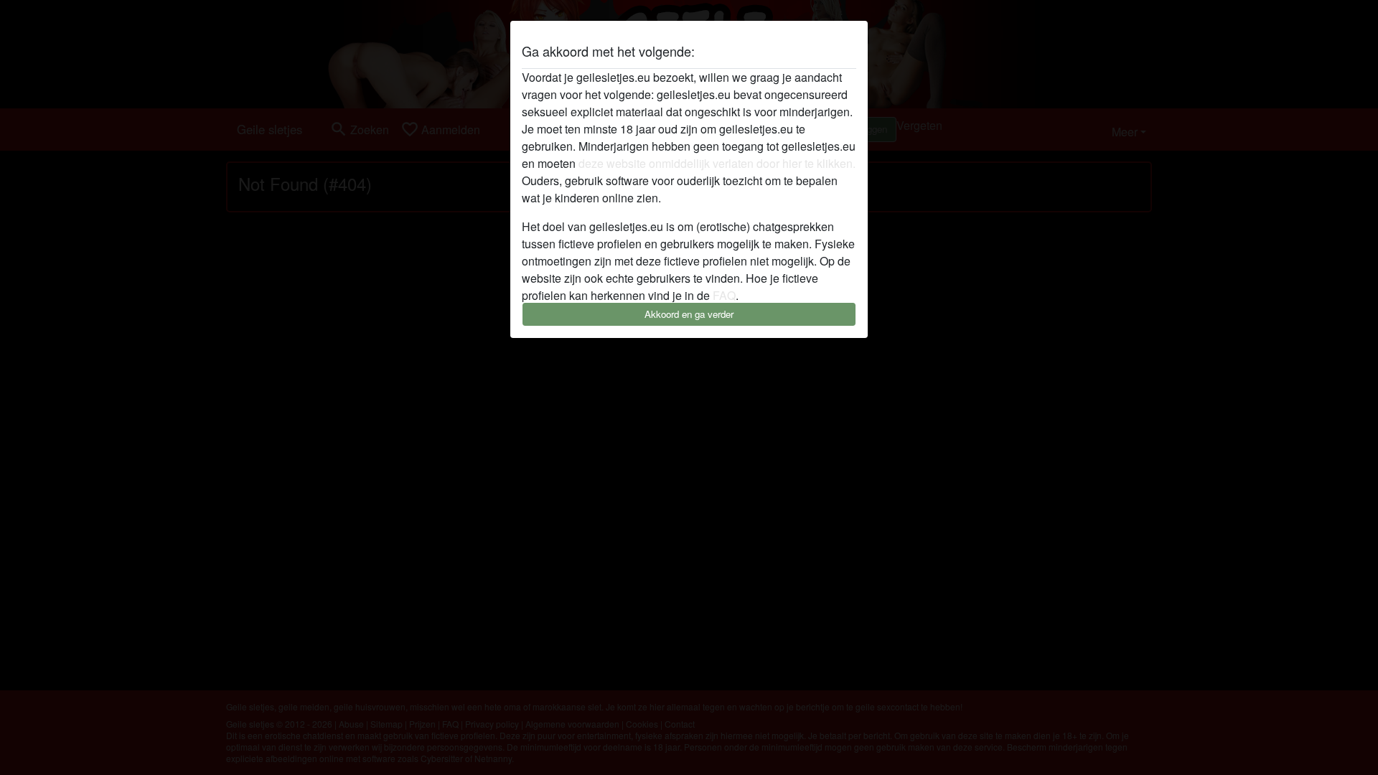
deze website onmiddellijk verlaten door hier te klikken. (717, 163)
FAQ (724, 295)
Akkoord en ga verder (689, 314)
